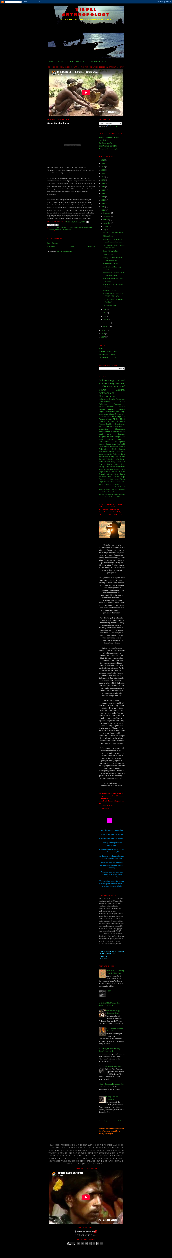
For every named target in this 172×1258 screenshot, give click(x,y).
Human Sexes (109, 484)
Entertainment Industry (106, 456)
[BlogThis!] (50, 225)
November (107, 216)
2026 (103, 160)
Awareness (120, 399)
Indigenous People (107, 399)
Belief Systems (118, 449)
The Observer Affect (105, 143)
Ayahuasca (102, 477)
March (105, 319)
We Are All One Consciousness (113, 233)
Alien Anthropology (63, 228)
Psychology (120, 426)
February (106, 323)
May (105, 313)
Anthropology (106, 380)
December (107, 213)
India (117, 459)
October (106, 220)
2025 (103, 163)
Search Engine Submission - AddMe (111, 1121)
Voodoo (110, 492)
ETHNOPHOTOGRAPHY (97, 62)
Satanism (122, 456)
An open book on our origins (108, 149)
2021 (103, 177)
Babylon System (106, 436)
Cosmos (102, 444)
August (106, 226)
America (111, 409)
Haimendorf (121, 494)
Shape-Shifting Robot (58, 123)
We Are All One (112, 419)
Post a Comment (52, 243)
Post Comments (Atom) (64, 251)
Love (117, 461)
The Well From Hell (110, 290)
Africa (112, 482)
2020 (103, 180)
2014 (103, 197)
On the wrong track (109, 305)
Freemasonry (111, 461)
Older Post (91, 247)
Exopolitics (113, 494)
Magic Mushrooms (112, 497)
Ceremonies (108, 454)
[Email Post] (87, 222)
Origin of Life (104, 482)
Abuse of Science (116, 434)
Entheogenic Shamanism (112, 429)
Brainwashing (103, 451)
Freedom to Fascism (107, 416)
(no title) (108, 991)
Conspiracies (104, 401)
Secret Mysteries (63, 230)
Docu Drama (120, 474)
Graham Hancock (119, 492)
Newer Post (51, 247)
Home (51, 62)
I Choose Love (108, 236)
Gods (116, 456)
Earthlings (120, 411)
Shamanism (103, 414)
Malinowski (102, 497)
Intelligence (120, 441)
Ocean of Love (108, 254)
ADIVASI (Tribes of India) (108, 351)
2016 (103, 190)
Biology (121, 439)
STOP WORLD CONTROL (108, 146)
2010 (103, 210)
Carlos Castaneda (111, 487)
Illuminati (107, 472)
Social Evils (111, 444)
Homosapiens (104, 431)
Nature (110, 439)
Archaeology (119, 404)
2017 (103, 187)
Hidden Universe (116, 421)
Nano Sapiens (103, 140)
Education (110, 426)
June (105, 309)
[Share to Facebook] (55, 225)
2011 (103, 207)
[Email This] (48, 225)
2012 (103, 203)
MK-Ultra (110, 479)
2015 (103, 193)
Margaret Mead (104, 494)
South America (110, 467)
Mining (101, 467)
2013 (103, 200)
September (107, 223)
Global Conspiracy (117, 414)
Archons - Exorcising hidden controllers (111, 1084)
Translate (115, 126)
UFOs (118, 497)
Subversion (110, 411)
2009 (103, 330)
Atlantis (111, 451)
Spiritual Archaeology (110, 263)
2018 (103, 183)
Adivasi (102, 424)
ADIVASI (59, 62)
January (106, 326)
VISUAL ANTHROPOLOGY (86, 13)
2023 (103, 170)
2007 (103, 337)
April (105, 316)
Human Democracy (111, 447)
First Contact (113, 477)
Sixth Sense (120, 464)
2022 (103, 173)
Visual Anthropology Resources (109, 469)
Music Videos (120, 479)
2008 (103, 334)
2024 (103, 167)
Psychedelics (120, 467)
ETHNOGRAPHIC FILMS (76, 62)
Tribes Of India (119, 454)
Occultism (114, 472)
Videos (101, 454)
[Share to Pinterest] (57, 225)
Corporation (104, 441)
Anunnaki (78, 228)
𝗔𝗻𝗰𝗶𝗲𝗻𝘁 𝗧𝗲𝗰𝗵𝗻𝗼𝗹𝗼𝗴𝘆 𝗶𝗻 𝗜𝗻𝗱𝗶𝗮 (109, 137)
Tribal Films (120, 451)
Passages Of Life (111, 489)
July (105, 230)
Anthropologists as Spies (113, 1066)
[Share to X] (53, 225)
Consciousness (107, 396)
